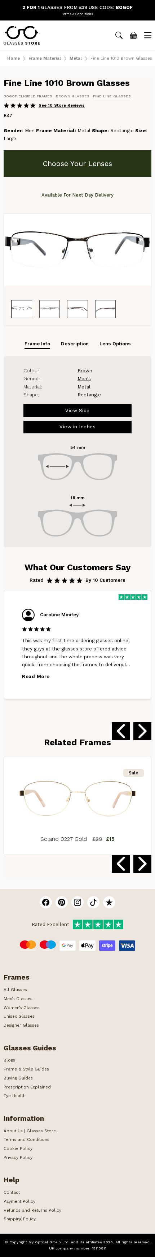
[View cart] (133, 35)
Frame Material (44, 58)
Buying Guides (18, 1078)
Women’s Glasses (22, 1007)
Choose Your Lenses (77, 163)
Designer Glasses (21, 1025)
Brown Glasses (72, 96)
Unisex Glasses (19, 1016)
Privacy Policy (18, 1157)
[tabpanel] (77, 452)
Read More (36, 676)
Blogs (9, 1060)
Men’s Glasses (18, 998)
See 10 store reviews (62, 105)
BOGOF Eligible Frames (28, 96)
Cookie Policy (18, 1148)
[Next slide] (142, 731)
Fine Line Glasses (112, 96)
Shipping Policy (20, 1218)
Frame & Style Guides (26, 1069)
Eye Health (15, 1095)
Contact (12, 1192)
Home (13, 58)
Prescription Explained (27, 1087)
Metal (76, 58)
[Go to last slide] (121, 731)
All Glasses (15, 989)
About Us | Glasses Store (30, 1130)
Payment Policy (19, 1201)
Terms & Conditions (77, 14)
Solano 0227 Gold (63, 839)
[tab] (37, 344)
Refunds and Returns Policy (32, 1210)
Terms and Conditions (26, 1139)
